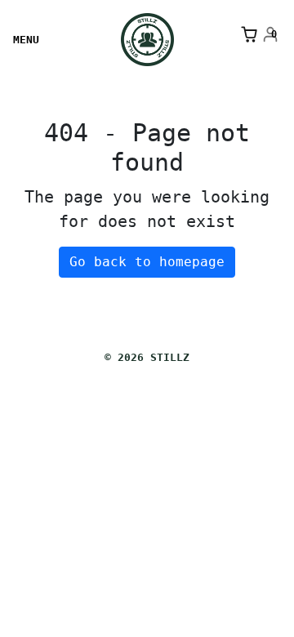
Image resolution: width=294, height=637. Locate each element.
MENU (26, 39)
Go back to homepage (147, 262)
